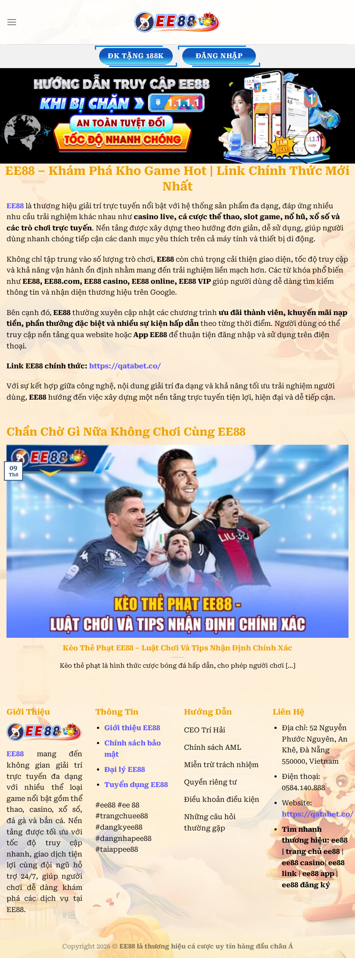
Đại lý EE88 (124, 769)
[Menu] (11, 22)
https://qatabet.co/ (125, 366)
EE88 (15, 754)
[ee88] (177, 22)
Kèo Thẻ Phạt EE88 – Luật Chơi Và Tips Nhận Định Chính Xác (177, 648)
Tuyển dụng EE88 (136, 785)
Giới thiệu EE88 (132, 728)
